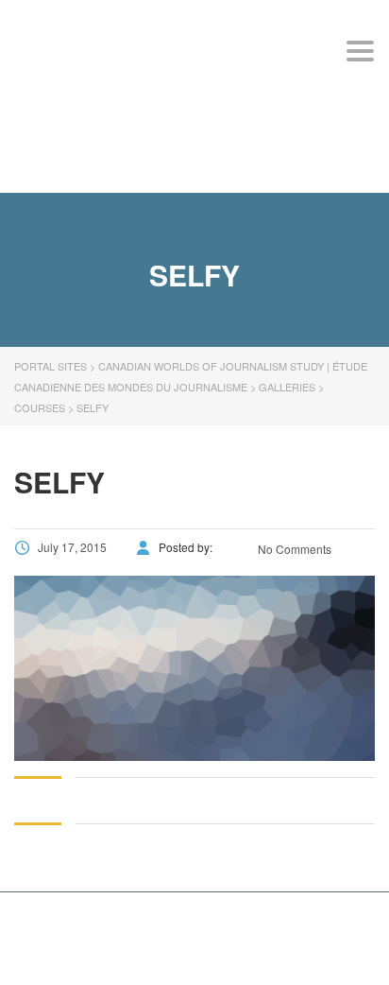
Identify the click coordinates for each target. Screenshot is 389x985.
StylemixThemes (70, 946)
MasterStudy (140, 925)
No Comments (293, 549)
